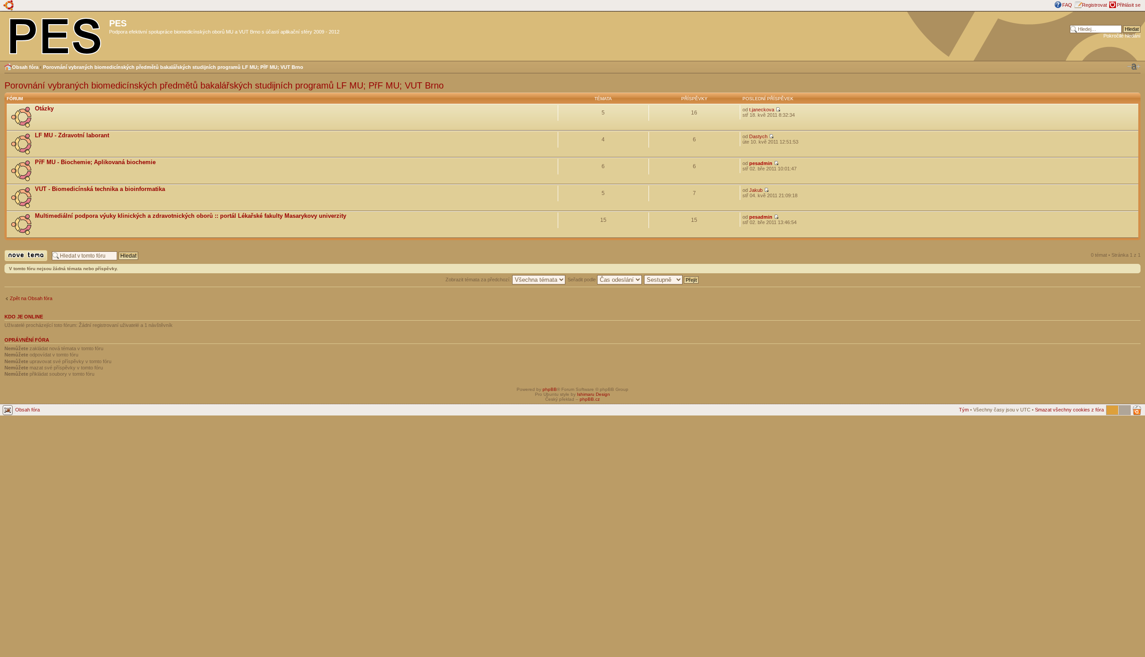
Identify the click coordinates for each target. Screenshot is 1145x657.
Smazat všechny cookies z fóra (1069, 409)
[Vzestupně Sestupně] (672, 279)
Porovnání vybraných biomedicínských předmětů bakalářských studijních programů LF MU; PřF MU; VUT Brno (173, 67)
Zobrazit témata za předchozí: (478, 279)
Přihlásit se (1129, 5)
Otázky (44, 108)
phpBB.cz (590, 399)
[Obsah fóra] (55, 34)
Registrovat (1094, 5)
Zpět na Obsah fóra (31, 298)
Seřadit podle (582, 279)
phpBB (550, 389)
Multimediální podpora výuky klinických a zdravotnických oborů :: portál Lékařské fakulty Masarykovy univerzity (190, 215)
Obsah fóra (25, 67)
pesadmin (760, 163)
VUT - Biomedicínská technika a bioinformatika (100, 189)
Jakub (756, 190)
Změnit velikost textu (1134, 67)
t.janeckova (761, 109)
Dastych (758, 136)
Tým (964, 409)
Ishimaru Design (593, 394)
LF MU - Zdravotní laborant (72, 135)
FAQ (1067, 5)
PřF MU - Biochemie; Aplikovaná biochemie (95, 162)
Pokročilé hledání (1122, 35)
